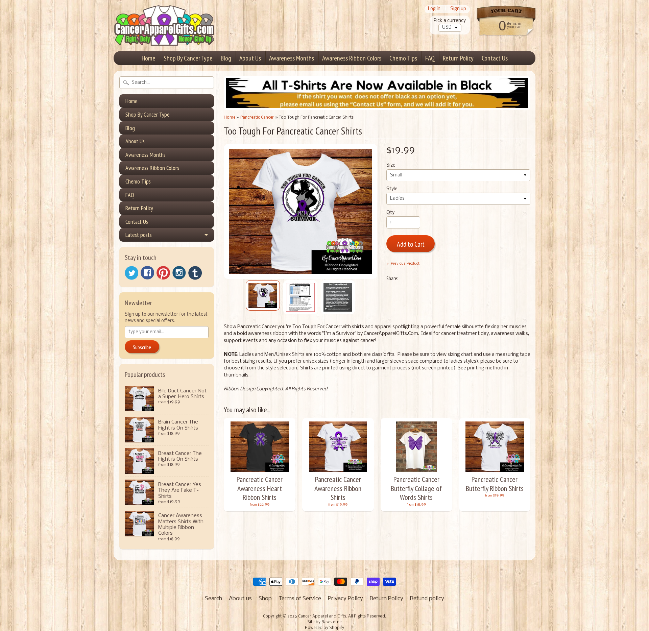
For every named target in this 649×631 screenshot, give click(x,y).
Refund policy (427, 599)
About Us (250, 58)
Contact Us (495, 58)
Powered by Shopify (324, 628)
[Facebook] (147, 273)
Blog (226, 58)
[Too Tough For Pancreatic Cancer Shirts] (263, 295)
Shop (265, 599)
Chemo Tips (403, 58)
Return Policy (458, 58)
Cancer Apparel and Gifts (322, 616)
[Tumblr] (195, 273)
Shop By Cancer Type (188, 58)
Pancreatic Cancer (257, 117)
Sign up (458, 9)
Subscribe (142, 347)
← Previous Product (402, 264)
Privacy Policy (345, 599)
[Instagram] (179, 273)
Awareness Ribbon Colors (351, 58)
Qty (390, 212)
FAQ (430, 58)
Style (392, 189)
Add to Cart (411, 244)
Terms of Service (300, 599)
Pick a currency (450, 20)
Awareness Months (291, 58)
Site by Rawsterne (324, 622)
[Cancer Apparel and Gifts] (164, 36)
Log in (434, 9)
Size (390, 165)
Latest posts (138, 235)
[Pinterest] (163, 273)
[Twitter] (131, 273)
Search (213, 599)
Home (148, 58)
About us (240, 599)
